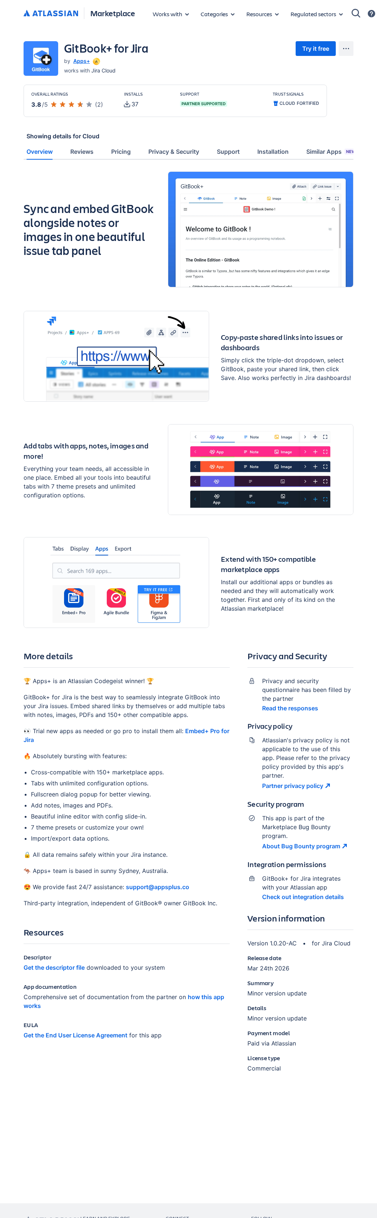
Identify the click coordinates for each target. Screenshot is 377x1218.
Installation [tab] (273, 151)
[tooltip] (95, 61)
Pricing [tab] (121, 151)
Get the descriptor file (54, 967)
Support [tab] (228, 151)
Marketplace (112, 13)
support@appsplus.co (157, 887)
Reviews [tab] (82, 151)
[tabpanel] (188, 628)
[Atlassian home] (51, 13)
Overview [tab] (40, 151)
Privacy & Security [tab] (173, 151)
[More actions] (346, 48)
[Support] (371, 13)
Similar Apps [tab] (331, 151)
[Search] (356, 13)
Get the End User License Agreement (75, 1035)
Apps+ (81, 61)
